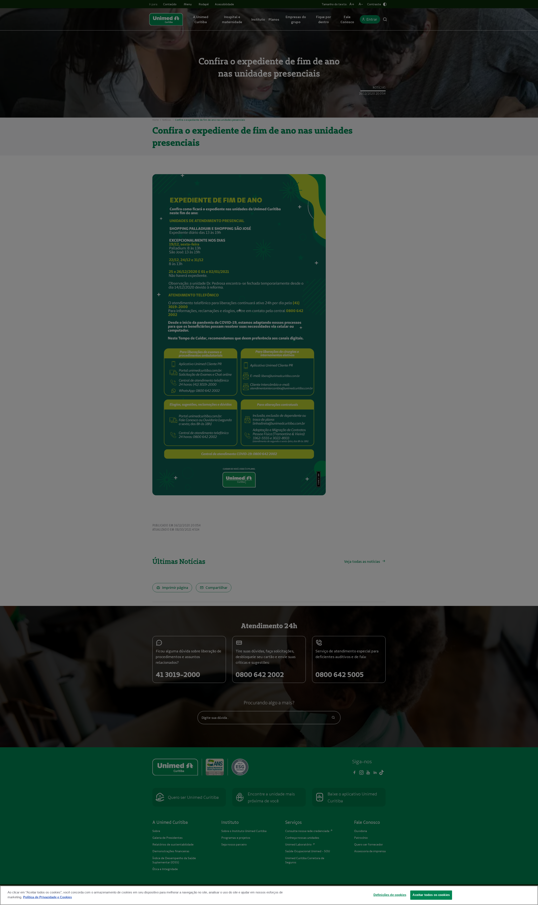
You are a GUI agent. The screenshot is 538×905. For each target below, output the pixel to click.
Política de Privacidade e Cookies (47, 897)
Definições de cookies (389, 894)
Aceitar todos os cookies (431, 894)
